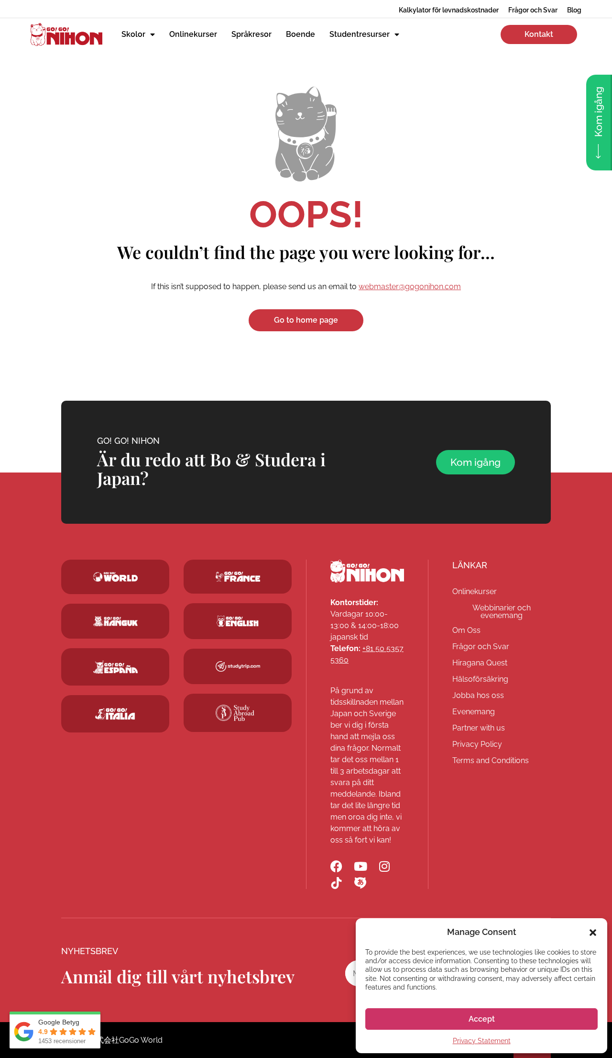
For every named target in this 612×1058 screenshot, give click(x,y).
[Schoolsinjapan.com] (237, 621)
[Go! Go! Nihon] (367, 571)
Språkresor (251, 34)
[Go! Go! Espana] (115, 666)
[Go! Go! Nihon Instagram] (384, 866)
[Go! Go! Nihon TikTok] (336, 883)
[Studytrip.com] (237, 577)
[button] (593, 931)
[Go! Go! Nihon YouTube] (360, 866)
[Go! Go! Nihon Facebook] (336, 866)
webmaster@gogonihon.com (410, 286)
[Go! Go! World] (115, 577)
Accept (482, 1019)
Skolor (133, 34)
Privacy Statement (482, 1041)
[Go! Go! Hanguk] (115, 621)
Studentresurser (359, 34)
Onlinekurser (193, 34)
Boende (300, 34)
